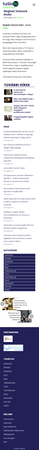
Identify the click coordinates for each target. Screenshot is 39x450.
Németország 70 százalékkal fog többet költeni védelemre (14, 316)
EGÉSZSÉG (9, 255)
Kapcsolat (8, 423)
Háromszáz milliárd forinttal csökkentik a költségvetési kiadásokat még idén (19, 158)
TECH (7, 274)
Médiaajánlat (9, 434)
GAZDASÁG (9, 283)
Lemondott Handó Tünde (14, 168)
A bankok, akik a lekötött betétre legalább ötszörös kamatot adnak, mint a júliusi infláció (18, 238)
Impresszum (9, 419)
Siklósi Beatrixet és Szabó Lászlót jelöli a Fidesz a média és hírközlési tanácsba (19, 202)
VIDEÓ (7, 290)
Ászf (5, 442)
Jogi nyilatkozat (10, 426)
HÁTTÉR (8, 286)
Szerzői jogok (9, 438)
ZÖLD (7, 280)
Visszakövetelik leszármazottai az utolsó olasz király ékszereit (20, 304)
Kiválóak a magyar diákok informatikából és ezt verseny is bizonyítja (17, 215)
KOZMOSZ (9, 261)
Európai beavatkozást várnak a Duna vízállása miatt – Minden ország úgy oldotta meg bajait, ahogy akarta (19, 134)
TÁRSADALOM (10, 271)
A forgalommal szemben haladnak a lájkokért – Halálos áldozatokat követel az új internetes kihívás (18, 178)
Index (5, 28)
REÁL (7, 268)
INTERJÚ (8, 258)
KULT (7, 264)
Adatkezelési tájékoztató (14, 430)
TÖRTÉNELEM (10, 277)
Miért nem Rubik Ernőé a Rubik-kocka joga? (24, 100)
